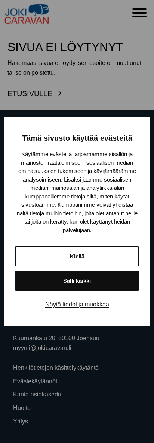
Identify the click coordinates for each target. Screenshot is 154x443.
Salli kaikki (77, 281)
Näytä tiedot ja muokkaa (77, 304)
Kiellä (77, 256)
